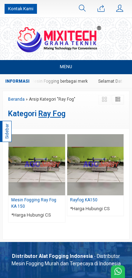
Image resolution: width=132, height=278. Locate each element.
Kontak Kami (20, 8)
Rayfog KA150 (84, 199)
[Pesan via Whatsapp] (101, 9)
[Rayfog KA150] (95, 164)
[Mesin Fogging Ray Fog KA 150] (36, 164)
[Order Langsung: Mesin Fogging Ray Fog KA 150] (60, 190)
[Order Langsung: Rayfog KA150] (119, 190)
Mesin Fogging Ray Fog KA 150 (33, 203)
